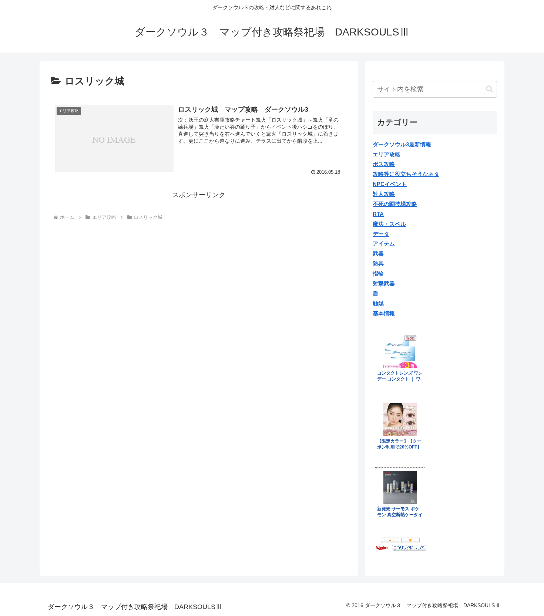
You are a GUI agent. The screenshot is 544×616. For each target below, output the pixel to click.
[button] (489, 89)
